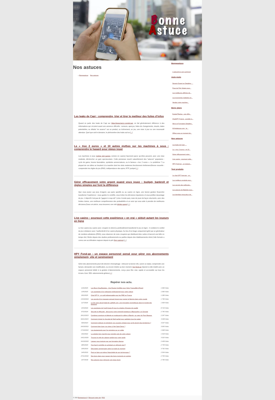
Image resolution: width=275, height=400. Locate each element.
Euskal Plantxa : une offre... (181, 114)
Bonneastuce (83, 75)
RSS (103, 397)
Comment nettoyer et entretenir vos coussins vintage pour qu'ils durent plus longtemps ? (121, 323)
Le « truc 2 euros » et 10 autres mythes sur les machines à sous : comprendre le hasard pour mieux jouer (121, 148)
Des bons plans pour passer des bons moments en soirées (111, 356)
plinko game (122, 204)
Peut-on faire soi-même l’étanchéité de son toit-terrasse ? (110, 352)
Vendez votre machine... (180, 102)
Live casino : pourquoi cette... (182, 159)
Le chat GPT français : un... (181, 175)
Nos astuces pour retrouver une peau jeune (106, 360)
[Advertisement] (121, 93)
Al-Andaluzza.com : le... (180, 128)
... (131, 132)
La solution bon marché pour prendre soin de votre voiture (111, 334)
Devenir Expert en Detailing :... (182, 83)
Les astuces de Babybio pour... (182, 190)
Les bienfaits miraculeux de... (182, 194)
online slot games (104, 156)
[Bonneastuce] (137, 30)
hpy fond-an (136, 267)
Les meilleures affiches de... (181, 93)
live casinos (118, 240)
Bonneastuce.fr (82, 397)
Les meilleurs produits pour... (182, 180)
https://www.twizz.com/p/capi (122, 123)
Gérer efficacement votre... (181, 154)
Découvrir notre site (95, 397)
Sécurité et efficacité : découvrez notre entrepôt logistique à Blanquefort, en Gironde (119, 311)
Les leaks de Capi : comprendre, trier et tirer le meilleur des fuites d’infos (119, 116)
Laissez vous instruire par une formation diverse (107, 341)
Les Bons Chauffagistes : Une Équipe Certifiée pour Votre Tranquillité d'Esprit (117, 288)
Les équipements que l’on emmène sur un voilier (107, 330)
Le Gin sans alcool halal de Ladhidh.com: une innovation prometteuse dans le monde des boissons (121, 303)
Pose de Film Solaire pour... (181, 88)
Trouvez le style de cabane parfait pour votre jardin (108, 337)
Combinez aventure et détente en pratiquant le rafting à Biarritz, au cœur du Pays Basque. (121, 315)
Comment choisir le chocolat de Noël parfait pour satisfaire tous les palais (116, 319)
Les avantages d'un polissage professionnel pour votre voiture (112, 291)
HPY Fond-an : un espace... (181, 164)
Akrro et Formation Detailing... (182, 123)
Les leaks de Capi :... (179, 145)
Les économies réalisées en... (182, 98)
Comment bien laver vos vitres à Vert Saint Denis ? (108, 326)
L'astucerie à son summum (181, 72)
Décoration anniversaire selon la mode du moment (108, 348)
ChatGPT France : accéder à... (182, 119)
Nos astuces (94, 75)
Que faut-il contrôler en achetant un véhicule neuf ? (108, 345)
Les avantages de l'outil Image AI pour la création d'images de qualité (114, 308)
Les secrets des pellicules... (181, 185)
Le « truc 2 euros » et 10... (181, 149)
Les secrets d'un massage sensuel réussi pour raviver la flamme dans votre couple (119, 299)
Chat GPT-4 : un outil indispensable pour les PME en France (111, 295)
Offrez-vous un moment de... (182, 133)
